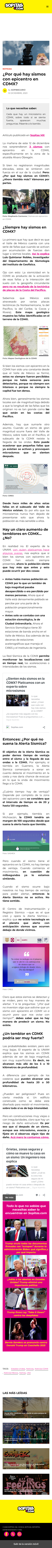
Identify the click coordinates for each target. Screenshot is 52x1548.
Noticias (7, 69)
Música (7, 1462)
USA (29, 1373)
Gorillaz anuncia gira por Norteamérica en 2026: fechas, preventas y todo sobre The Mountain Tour (24, 1465)
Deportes (8, 1436)
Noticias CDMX (41, 1369)
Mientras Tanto (10, 1411)
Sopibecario (18, 90)
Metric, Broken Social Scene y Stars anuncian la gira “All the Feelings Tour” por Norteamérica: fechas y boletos (24, 1490)
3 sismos (35, 146)
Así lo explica (40, 253)
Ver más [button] (9, 1197)
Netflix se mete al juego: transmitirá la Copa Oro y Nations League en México (25, 1439)
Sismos (22, 1373)
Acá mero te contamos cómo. (30, 1137)
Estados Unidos (18, 1369)
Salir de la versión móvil (26, 1544)
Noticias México (11, 1373)
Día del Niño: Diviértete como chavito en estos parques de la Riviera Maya (25, 1414)
